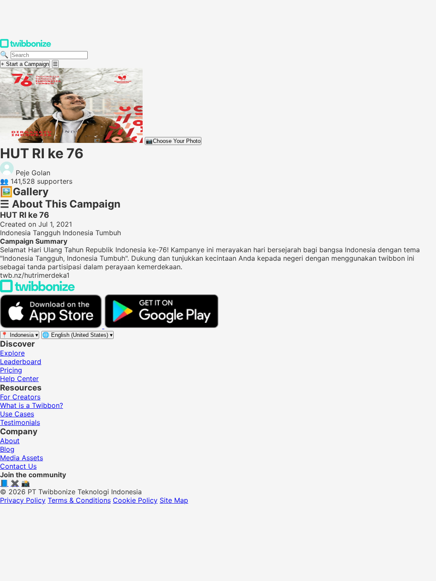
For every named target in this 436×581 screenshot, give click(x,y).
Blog (7, 449)
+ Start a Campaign (25, 64)
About (10, 440)
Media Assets (21, 457)
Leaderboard (20, 361)
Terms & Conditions (79, 500)
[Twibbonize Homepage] (25, 46)
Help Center (19, 378)
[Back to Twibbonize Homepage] (37, 290)
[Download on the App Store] (52, 326)
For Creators (20, 397)
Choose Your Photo (173, 141)
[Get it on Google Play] (161, 326)
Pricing (11, 370)
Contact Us (18, 466)
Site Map (174, 500)
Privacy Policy (23, 500)
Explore (12, 353)
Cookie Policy (135, 500)
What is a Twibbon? (31, 405)
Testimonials (20, 422)
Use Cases (17, 414)
